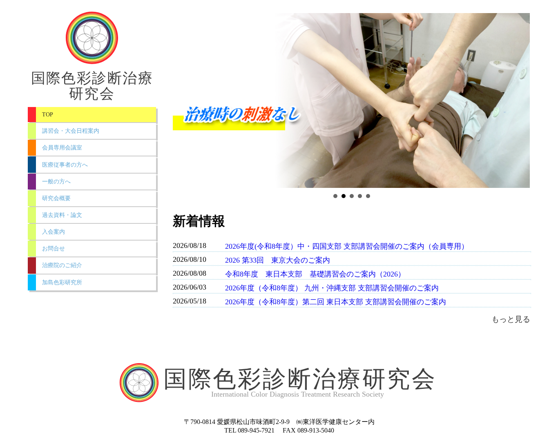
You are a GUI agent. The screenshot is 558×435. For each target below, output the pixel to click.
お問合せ (53, 248)
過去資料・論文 (62, 215)
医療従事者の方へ (65, 164)
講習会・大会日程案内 (70, 130)
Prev (183, 100)
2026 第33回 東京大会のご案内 (281, 260)
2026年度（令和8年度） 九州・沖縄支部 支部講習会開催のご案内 (332, 288)
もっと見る (510, 319)
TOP (47, 114)
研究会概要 (56, 198)
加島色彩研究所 (62, 282)
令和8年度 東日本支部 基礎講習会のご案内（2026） (315, 274)
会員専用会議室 (62, 147)
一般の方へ (56, 181)
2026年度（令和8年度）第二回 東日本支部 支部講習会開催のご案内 (335, 302)
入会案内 (53, 231)
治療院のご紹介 (62, 265)
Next (519, 100)
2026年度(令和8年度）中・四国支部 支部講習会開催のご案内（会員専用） (347, 246)
